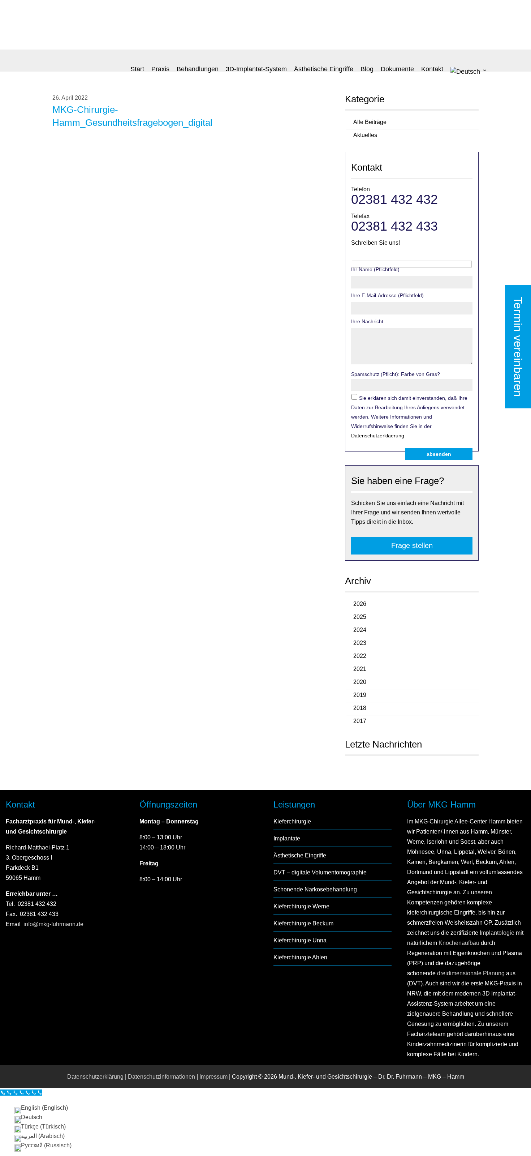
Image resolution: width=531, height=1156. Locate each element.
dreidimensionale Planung (471, 973)
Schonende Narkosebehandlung (315, 889)
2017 (359, 721)
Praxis (160, 69)
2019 (359, 695)
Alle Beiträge (370, 122)
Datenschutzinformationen (161, 1077)
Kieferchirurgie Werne (301, 906)
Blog (367, 69)
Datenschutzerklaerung (377, 435)
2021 (359, 669)
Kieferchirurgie (292, 821)
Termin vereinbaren (517, 347)
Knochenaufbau (459, 943)
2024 (359, 630)
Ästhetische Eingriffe (323, 69)
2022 (359, 656)
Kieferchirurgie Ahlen (300, 957)
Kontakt (432, 69)
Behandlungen (198, 69)
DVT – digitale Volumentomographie (320, 872)
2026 (359, 604)
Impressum (213, 1077)
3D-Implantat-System (256, 69)
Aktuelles (365, 135)
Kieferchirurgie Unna (300, 940)
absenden (439, 454)
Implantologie (496, 933)
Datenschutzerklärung (95, 1077)
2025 (359, 617)
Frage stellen (412, 545)
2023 (359, 643)
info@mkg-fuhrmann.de (53, 924)
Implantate (286, 838)
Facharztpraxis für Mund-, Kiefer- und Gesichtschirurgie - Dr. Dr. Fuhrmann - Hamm (106, 25)
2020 (359, 682)
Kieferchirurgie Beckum (303, 923)
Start (137, 69)
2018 (359, 708)
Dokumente (397, 69)
